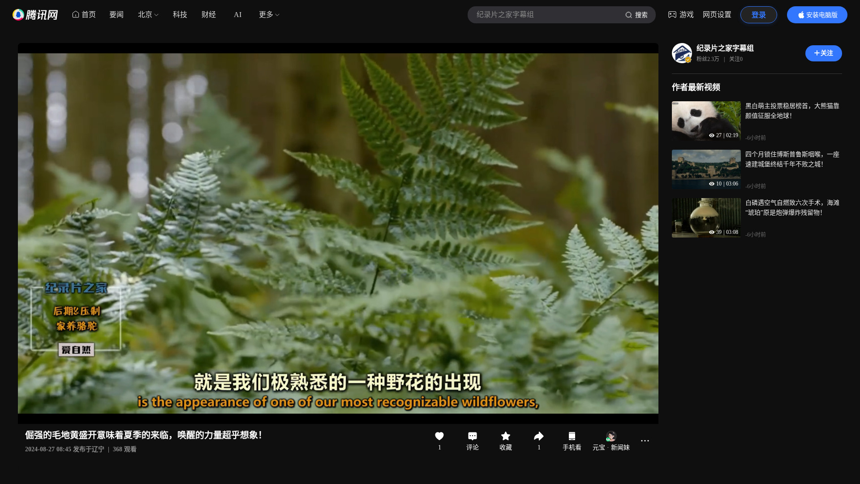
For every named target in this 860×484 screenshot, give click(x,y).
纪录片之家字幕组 (725, 48)
